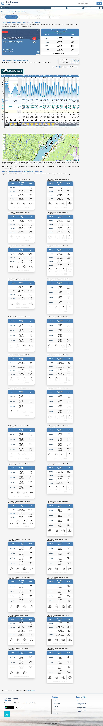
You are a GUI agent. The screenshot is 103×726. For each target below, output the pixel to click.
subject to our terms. (31, 690)
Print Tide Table (73, 67)
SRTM (77, 160)
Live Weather (33, 17)
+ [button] (4, 145)
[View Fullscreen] (4, 136)
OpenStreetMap (68, 160)
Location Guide (55, 17)
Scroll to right (78, 101)
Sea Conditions (23, 17)
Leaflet (58, 160)
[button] (43, 157)
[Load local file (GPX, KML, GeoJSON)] (4, 139)
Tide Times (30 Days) (11, 17)
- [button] (4, 149)
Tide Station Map (44, 17)
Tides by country (5, 8)
